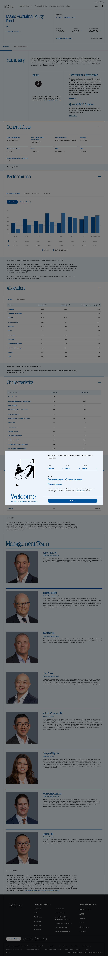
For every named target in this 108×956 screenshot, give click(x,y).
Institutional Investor (56, 480)
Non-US (67, 469)
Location (67, 466)
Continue (73, 501)
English (84, 469)
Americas (51, 469)
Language (85, 466)
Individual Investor (56, 484)
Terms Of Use (80, 491)
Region (49, 466)
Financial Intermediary (75, 480)
